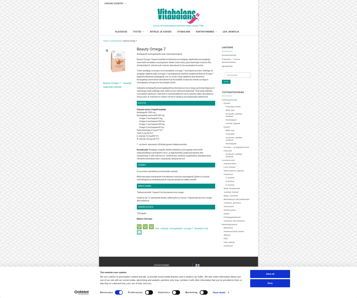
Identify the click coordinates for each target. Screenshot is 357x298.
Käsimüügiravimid (229, 224)
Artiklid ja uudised (161, 32)
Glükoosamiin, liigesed (234, 171)
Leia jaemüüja (231, 32)
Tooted (137, 32)
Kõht (226, 239)
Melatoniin (228, 228)
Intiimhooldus (230, 210)
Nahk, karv (230, 110)
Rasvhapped (231, 120)
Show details (219, 292)
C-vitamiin (230, 178)
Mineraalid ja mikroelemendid (236, 199)
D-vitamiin (230, 185)
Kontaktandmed (205, 32)
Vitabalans (183, 32)
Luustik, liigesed (233, 123)
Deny (270, 283)
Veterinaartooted (229, 100)
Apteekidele (227, 66)
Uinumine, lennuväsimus (234, 221)
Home (105, 41)
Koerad (227, 103)
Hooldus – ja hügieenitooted (236, 147)
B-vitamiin (230, 181)
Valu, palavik (229, 242)
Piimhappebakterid (232, 217)
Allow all (270, 274)
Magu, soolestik (231, 196)
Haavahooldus (230, 164)
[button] (107, 50)
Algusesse (121, 32)
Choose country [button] (114, 3)
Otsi (226, 82)
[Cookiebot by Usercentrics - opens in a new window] (81, 292)
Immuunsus (229, 206)
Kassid (227, 127)
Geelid (226, 214)
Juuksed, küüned (231, 192)
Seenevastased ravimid (234, 231)
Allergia (227, 235)
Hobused (228, 151)
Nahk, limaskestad (232, 188)
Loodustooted (116, 41)
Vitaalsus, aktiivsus (232, 203)
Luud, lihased (229, 167)
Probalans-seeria (233, 107)
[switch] (149, 292)
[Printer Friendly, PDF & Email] (139, 232)
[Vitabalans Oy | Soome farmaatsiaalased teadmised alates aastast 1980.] (178, 15)
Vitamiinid (230, 134)
